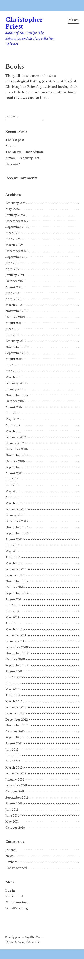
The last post (14, 140)
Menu (73, 20)
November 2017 (16, 395)
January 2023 (15, 215)
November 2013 (17, 653)
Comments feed (16, 902)
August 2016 (14, 473)
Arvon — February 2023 (23, 158)
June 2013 (12, 683)
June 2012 (12, 755)
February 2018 (15, 383)
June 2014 (12, 611)
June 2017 (12, 413)
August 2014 (14, 599)
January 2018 (14, 389)
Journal (10, 850)
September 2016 (17, 467)
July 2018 (12, 365)
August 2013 (14, 671)
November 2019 (17, 311)
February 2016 (15, 509)
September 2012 (17, 737)
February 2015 (15, 569)
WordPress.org (16, 908)
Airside (10, 146)
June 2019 (12, 335)
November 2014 (17, 581)
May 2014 (12, 617)
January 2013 (14, 713)
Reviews (11, 862)
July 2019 (12, 329)
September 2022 (17, 227)
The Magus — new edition (24, 152)
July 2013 (12, 677)
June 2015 (12, 545)
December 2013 (16, 647)
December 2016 (16, 449)
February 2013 (15, 707)
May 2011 (12, 821)
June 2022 (12, 239)
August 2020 (14, 287)
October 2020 (15, 281)
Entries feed (14, 896)
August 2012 (14, 743)
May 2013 (12, 689)
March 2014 (13, 629)
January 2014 (14, 641)
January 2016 (14, 515)
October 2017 (14, 401)
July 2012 (12, 749)
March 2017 (13, 431)
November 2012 (17, 725)
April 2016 (13, 497)
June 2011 (12, 815)
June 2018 (12, 371)
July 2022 (12, 233)
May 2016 (12, 491)
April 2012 (13, 761)
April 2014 (13, 623)
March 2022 (14, 245)
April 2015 (12, 557)
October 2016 (15, 461)
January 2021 (14, 275)
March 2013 (13, 701)
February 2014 (15, 635)
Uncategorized (16, 868)
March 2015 (13, 563)
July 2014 (12, 605)
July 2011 (11, 809)
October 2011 (14, 791)
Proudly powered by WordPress (24, 937)
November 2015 (16, 527)
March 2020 (14, 305)
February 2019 (15, 341)
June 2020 (12, 293)
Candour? (12, 164)
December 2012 (16, 719)
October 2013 (15, 659)
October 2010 (15, 827)
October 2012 (15, 731)
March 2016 (13, 503)
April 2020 (13, 299)
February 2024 (16, 203)
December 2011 (16, 785)
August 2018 (14, 359)
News (9, 856)
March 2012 (13, 767)
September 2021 (17, 257)
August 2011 (13, 803)
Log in (10, 890)
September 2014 (17, 593)
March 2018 (13, 377)
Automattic (32, 942)
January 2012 (14, 779)
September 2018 (17, 353)
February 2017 (15, 437)
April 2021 (13, 269)
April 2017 (12, 425)
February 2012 (15, 773)
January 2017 (14, 443)
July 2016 (12, 479)
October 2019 (15, 317)
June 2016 (12, 485)
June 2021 (12, 263)
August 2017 (13, 407)
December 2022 (16, 221)
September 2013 (17, 665)
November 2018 (17, 347)
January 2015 (14, 575)
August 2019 (14, 323)
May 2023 (12, 209)
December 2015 (16, 521)
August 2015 (13, 539)
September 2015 (16, 533)
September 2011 (16, 797)
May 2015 (12, 551)
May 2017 (12, 419)
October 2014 (15, 587)
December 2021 (16, 251)
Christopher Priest (24, 23)
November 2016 (17, 455)
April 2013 (13, 695)
